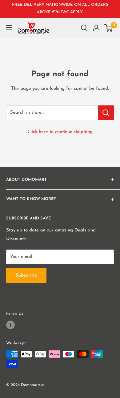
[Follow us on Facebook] (10, 325)
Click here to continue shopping (60, 132)
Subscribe (26, 275)
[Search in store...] (106, 112)
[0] (109, 28)
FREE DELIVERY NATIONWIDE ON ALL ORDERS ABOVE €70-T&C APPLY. (60, 8)
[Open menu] (9, 27)
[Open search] (84, 28)
